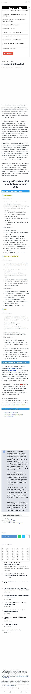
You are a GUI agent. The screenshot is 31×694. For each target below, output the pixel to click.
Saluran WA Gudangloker (15, 523)
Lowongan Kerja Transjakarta (10, 48)
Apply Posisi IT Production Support (14, 414)
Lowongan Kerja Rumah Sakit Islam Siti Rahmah (15, 617)
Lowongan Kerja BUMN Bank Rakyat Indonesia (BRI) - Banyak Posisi (14, 20)
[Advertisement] (15, 87)
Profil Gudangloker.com (11, 624)
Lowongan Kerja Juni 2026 (10, 688)
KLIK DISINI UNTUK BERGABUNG (17, 405)
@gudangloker (12, 370)
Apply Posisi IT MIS (10, 416)
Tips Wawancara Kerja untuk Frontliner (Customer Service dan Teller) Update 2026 (16, 589)
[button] (4, 2)
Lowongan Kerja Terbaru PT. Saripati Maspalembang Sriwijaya (14, 610)
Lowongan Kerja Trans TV (9, 28)
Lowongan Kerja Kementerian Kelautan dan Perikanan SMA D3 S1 (16, 596)
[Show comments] (26, 692)
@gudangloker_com (12, 368)
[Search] (28, 2)
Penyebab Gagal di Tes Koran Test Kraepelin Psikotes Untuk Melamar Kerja (15, 574)
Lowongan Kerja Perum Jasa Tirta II (11, 36)
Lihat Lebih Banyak (8, 53)
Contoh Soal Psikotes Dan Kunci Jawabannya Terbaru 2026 (13, 563)
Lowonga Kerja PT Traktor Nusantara (12, 39)
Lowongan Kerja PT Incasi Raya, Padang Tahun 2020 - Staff (15, 603)
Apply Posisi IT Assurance (11, 412)
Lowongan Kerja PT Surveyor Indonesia (12, 32)
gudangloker (11, 519)
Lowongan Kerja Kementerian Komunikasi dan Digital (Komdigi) (14, 15)
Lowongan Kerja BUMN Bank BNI (11, 25)
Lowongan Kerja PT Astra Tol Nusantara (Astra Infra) (14, 44)
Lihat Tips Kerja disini (10, 685)
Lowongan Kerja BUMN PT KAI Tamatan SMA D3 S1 (15, 11)
